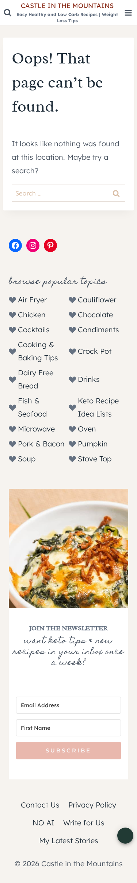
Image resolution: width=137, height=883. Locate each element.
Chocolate (95, 314)
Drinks (89, 379)
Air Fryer (32, 299)
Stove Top (94, 458)
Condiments (98, 329)
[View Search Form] (8, 13)
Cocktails (34, 329)
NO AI (43, 822)
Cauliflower (97, 299)
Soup (26, 458)
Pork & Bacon (41, 443)
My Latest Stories (68, 840)
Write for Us (83, 822)
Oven (87, 428)
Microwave (36, 428)
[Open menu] (128, 13)
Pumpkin (93, 443)
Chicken (32, 314)
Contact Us (40, 804)
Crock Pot (94, 351)
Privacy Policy (92, 804)
